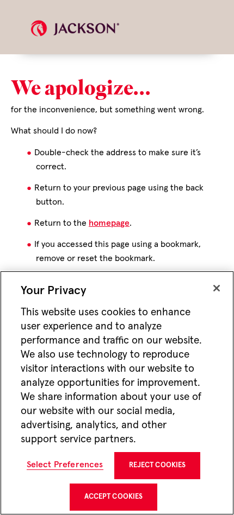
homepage (109, 223)
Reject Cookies (157, 465)
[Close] (217, 288)
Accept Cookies (113, 496)
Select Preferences (65, 464)
